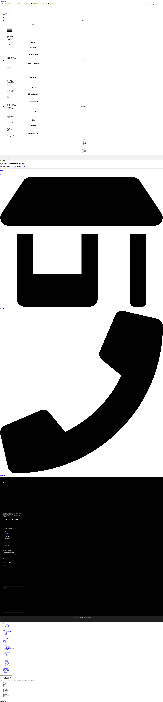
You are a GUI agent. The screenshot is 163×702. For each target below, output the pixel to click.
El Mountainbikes (8, 633)
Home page (25, 166)
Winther (6, 666)
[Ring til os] (81, 472)
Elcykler (33, 33)
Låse (6, 644)
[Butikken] (81, 306)
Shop (1, 170)
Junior (6, 639)
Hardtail (6, 638)
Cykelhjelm (5, 650)
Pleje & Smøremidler (9, 648)
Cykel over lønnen (6, 672)
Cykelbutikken (5, 668)
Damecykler (7, 624)
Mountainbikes (33, 47)
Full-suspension (8, 637)
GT (5, 656)
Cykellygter (7, 646)
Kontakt (4, 671)
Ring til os (2, 475)
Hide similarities (7, 677)
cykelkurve (7, 645)
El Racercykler (8, 634)
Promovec (7, 663)
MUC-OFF (7, 657)
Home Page (4, 158)
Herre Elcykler (8, 632)
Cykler (33, 24)
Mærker (4, 653)
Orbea (6, 661)
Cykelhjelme (7, 652)
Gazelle (6, 654)
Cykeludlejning (6, 669)
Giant (6, 655)
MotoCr (6, 658)
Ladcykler (33, 42)
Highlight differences (8, 678)
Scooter (4, 640)
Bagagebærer (7, 642)
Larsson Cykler (3, 1)
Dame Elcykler (8, 631)
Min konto (3, 174)
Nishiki (6, 660)
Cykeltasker (7, 647)
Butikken (2, 308)
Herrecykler (7, 625)
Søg (3, 14)
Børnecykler (7, 629)
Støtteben (7, 649)
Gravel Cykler (8, 628)
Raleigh (6, 664)
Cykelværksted (6, 670)
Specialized (7, 665)
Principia (7, 662)
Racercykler (7, 626)
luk (6, 701)
